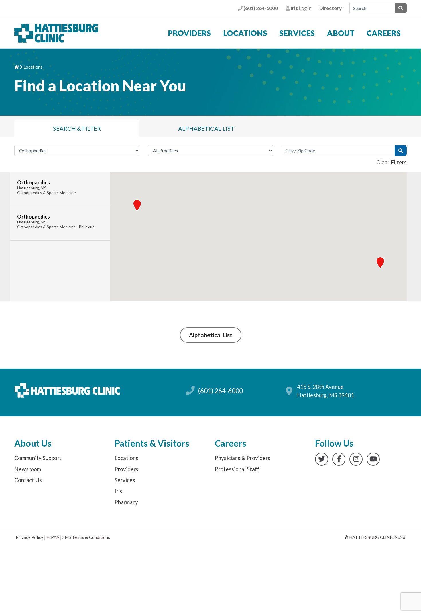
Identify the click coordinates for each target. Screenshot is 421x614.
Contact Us (28, 480)
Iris (118, 491)
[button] (380, 263)
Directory (330, 8)
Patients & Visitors (152, 443)
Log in (301, 8)
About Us (33, 443)
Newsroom (27, 469)
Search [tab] (77, 128)
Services (297, 33)
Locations (245, 33)
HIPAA (52, 537)
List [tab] (206, 128)
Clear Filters (391, 162)
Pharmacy (126, 502)
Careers (384, 33)
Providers (189, 33)
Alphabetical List (210, 335)
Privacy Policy (29, 537)
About (341, 33)
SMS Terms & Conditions (86, 537)
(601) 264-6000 (260, 8)
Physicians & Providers (242, 458)
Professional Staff (237, 469)
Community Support (38, 458)
